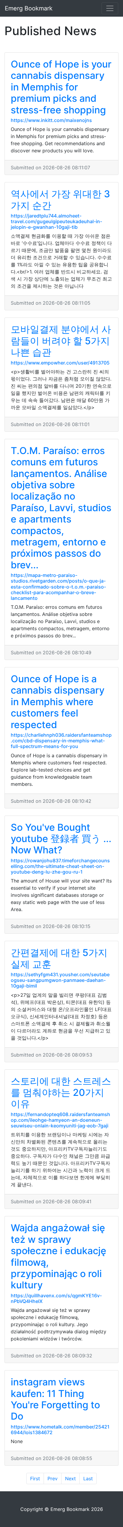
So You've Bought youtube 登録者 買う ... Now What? (61, 839)
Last (88, 1478)
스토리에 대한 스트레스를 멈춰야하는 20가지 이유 (61, 1092)
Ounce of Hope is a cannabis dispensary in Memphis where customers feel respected (57, 701)
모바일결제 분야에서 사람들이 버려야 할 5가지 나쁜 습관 (61, 340)
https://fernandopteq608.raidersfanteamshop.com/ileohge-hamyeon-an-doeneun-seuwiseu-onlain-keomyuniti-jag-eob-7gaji (60, 1120)
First (35, 1478)
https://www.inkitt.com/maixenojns (51, 120)
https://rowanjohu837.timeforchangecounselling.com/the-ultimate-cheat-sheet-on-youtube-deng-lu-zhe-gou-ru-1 (60, 866)
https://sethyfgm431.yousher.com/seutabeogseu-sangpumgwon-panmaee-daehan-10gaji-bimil (60, 980)
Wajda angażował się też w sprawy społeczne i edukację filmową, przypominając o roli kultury (58, 1256)
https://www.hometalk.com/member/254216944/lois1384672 (60, 1429)
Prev (52, 1478)
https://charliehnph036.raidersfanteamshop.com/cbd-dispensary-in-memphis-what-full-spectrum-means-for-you (61, 740)
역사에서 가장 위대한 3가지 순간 (60, 199)
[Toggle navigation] (110, 8)
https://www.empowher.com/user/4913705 (60, 363)
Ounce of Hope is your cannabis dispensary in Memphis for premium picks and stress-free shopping (61, 87)
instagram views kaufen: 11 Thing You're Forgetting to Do (55, 1399)
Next (70, 1478)
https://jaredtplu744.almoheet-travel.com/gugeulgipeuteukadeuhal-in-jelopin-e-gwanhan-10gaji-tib (56, 221)
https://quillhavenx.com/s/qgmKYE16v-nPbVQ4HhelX (56, 1298)
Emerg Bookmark (29, 8)
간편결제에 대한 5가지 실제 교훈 (59, 958)
